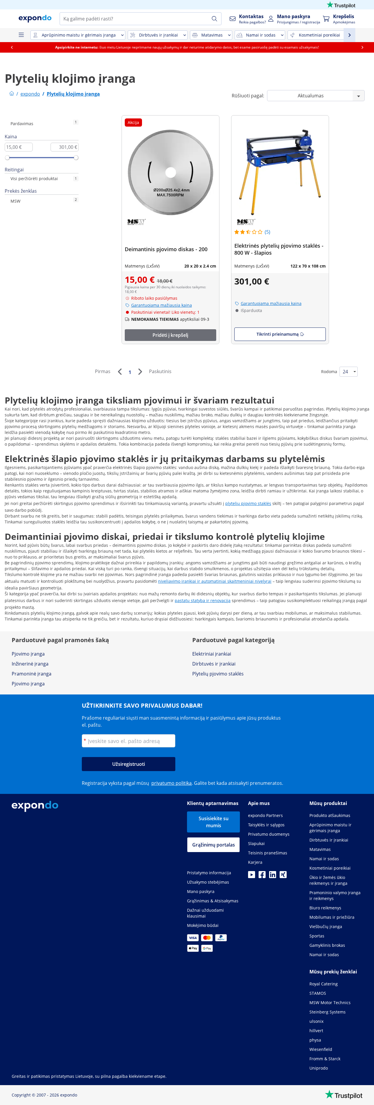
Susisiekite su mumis (213, 822)
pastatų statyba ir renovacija (203, 600)
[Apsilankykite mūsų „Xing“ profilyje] (283, 876)
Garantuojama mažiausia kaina (161, 305)
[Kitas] (140, 371)
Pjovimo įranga (28, 654)
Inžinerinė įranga (30, 664)
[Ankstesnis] (119, 371)
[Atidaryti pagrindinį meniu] (21, 35)
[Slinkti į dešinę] (366, 47)
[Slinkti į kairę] (15, 47)
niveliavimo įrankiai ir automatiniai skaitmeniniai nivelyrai (214, 581)
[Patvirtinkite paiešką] (214, 18)
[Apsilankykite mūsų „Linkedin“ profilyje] (272, 876)
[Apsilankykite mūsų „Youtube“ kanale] (251, 876)
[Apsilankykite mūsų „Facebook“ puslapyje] (262, 876)
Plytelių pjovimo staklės (218, 673)
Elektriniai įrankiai (211, 654)
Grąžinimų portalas (213, 845)
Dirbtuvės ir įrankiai (214, 664)
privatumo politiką (171, 783)
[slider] (7, 158)
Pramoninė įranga (31, 673)
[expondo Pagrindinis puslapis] (11, 94)
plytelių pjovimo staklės (248, 503)
